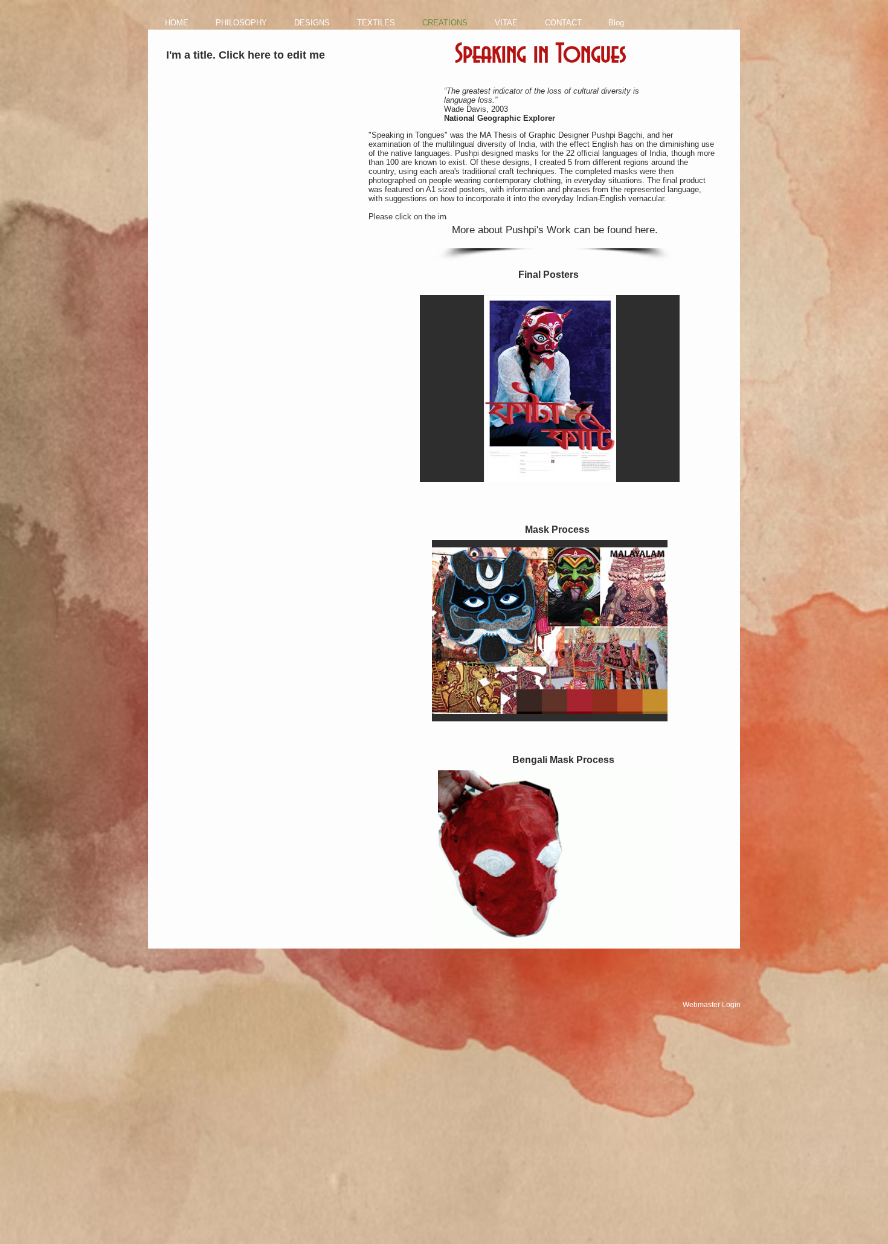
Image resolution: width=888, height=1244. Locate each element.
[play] (654, 471)
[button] (550, 388)
